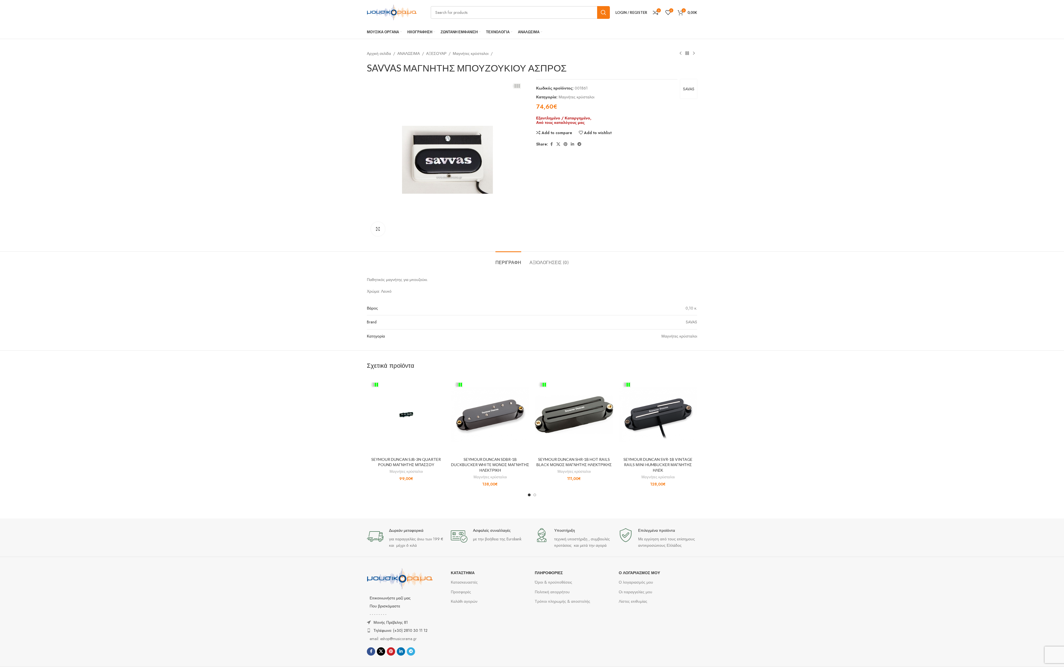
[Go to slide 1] (529, 495)
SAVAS (688, 89)
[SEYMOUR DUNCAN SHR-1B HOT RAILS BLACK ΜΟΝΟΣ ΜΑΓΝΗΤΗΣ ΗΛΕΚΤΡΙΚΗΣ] (574, 414)
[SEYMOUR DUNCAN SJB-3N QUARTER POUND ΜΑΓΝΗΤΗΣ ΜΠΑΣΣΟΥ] (406, 414)
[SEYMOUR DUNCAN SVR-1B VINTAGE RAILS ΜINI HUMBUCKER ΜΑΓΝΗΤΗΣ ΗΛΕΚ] (658, 414)
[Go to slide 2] (534, 495)
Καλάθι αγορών (464, 601)
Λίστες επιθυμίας (633, 601)
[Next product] (693, 53)
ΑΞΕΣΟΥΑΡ (436, 53)
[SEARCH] (603, 12)
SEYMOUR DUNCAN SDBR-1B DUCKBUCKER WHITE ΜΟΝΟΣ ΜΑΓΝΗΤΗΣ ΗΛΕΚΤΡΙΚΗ (490, 464)
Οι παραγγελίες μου (635, 592)
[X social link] (558, 144)
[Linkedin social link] (572, 144)
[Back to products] (687, 53)
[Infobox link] (406, 538)
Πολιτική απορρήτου (552, 592)
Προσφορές (461, 592)
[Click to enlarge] (378, 229)
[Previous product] (680, 53)
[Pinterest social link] (565, 144)
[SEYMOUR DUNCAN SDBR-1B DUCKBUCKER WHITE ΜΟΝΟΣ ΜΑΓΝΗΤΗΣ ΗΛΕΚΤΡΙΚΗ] (490, 414)
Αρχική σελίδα (379, 53)
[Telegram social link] (579, 144)
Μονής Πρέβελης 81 (391, 622)
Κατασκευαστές (464, 582)
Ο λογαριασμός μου (636, 582)
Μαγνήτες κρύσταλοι (470, 53)
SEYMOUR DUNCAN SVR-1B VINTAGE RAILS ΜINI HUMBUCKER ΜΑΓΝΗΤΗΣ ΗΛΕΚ (657, 464)
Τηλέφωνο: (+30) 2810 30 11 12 (401, 630)
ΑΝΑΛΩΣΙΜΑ (408, 53)
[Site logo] (392, 12)
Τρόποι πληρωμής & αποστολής (562, 601)
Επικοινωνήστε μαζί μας (390, 598)
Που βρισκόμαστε (385, 606)
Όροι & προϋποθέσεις (553, 582)
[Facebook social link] (551, 144)
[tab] (508, 259)
